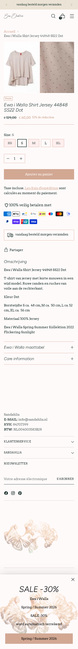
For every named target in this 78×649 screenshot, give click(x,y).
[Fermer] (73, 579)
